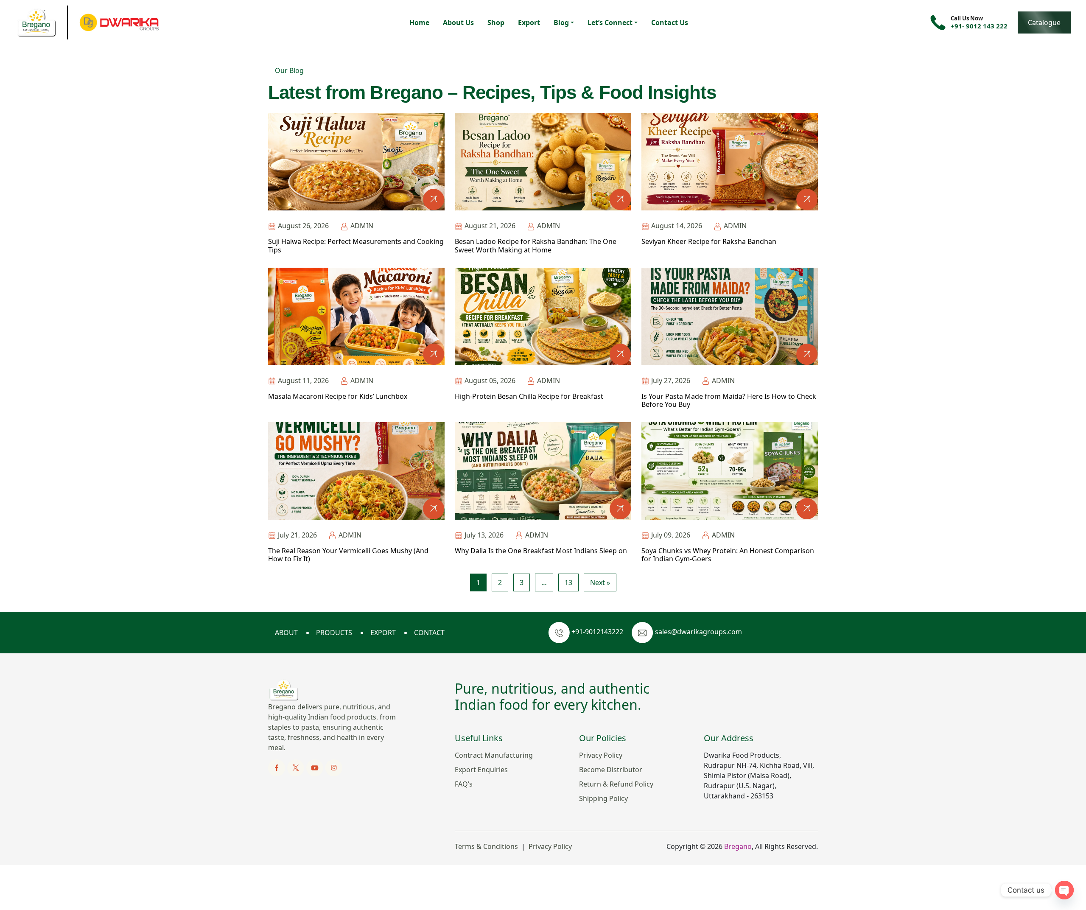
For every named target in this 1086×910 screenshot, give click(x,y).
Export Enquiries (481, 769)
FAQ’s (464, 784)
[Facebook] (277, 767)
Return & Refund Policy (616, 784)
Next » (600, 582)
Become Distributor (610, 769)
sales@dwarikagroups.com (698, 631)
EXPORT (383, 632)
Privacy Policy (600, 755)
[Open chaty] (1064, 890)
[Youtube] (315, 767)
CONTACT (429, 632)
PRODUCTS (334, 632)
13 (568, 582)
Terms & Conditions (486, 846)
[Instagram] (333, 767)
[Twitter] (296, 767)
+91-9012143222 (597, 631)
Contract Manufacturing (494, 755)
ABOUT (286, 632)
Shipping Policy (603, 798)
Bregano (738, 846)
